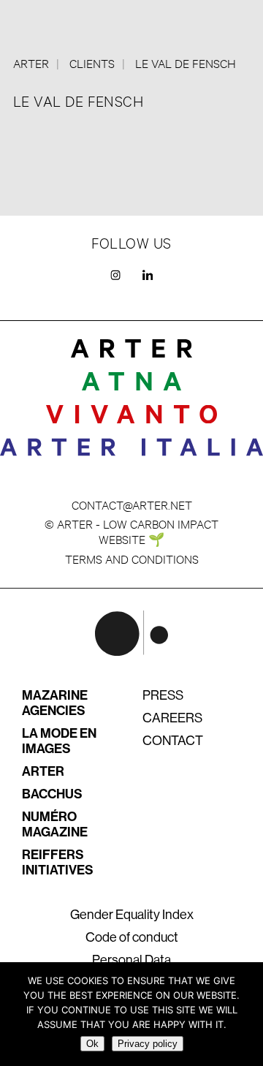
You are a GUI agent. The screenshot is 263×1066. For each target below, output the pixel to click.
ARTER (43, 771)
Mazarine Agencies (55, 703)
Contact (172, 740)
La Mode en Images (59, 741)
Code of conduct (131, 937)
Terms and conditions (132, 558)
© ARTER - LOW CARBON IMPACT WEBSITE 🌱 (131, 530)
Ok (92, 1043)
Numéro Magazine (55, 824)
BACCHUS (52, 794)
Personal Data (131, 960)
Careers (172, 718)
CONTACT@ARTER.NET (132, 504)
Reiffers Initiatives (58, 862)
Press (162, 695)
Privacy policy (148, 1043)
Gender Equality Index (132, 914)
